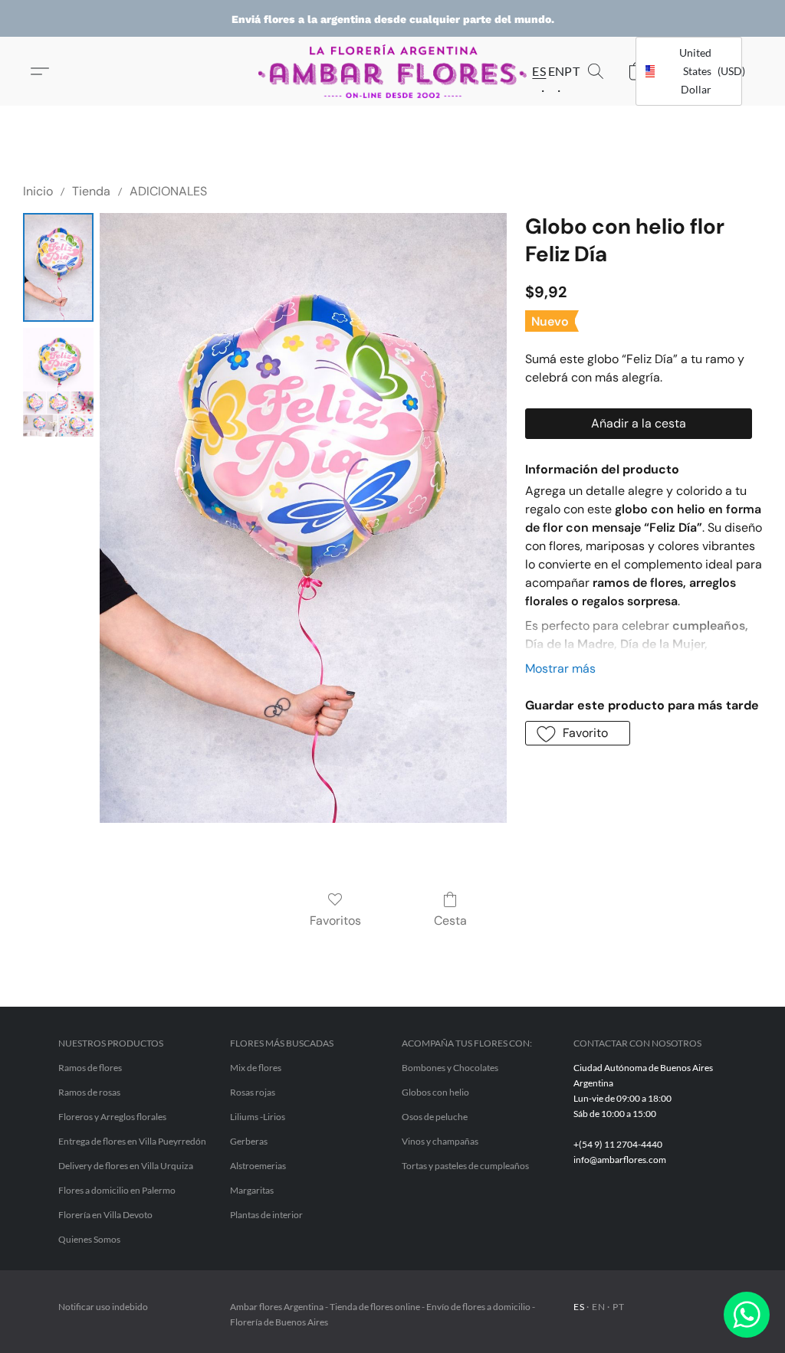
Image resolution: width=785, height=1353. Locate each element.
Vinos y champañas (440, 1141)
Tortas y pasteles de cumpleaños (465, 1165)
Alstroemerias (258, 1165)
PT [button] (567, 71)
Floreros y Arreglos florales (112, 1116)
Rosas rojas (252, 1092)
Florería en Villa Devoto (105, 1214)
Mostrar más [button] (560, 668)
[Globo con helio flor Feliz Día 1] (58, 382)
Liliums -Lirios (257, 1116)
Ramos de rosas (89, 1092)
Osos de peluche (435, 1116)
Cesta (450, 920)
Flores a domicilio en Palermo (117, 1190)
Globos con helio (435, 1092)
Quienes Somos (89, 1239)
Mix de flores (255, 1067)
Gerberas (249, 1141)
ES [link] (578, 1306)
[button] (392, 71)
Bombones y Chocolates (450, 1067)
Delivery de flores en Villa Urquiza (125, 1165)
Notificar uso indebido (103, 1306)
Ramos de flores (90, 1067)
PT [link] (618, 1306)
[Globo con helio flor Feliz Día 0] (58, 267)
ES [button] (534, 71)
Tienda (91, 191)
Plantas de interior (266, 1214)
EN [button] (551, 71)
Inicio (38, 191)
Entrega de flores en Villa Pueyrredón (132, 1141)
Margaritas (252, 1190)
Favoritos (335, 920)
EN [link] (598, 1306)
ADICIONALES (168, 191)
